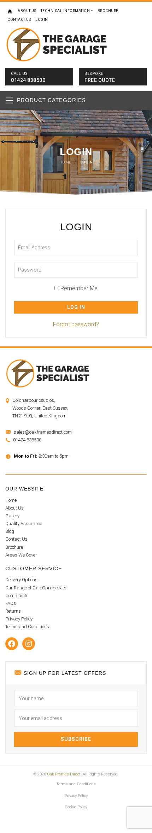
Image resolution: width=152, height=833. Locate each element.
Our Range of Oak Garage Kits (35, 587)
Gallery (12, 515)
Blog (9, 531)
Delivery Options (21, 579)
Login (41, 20)
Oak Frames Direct (64, 774)
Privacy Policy (19, 618)
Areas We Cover (21, 555)
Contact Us (19, 20)
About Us (27, 11)
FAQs (10, 603)
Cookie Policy (76, 807)
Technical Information (65, 11)
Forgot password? (76, 324)
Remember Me (78, 288)
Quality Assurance (23, 523)
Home (10, 11)
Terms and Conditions (27, 626)
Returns (13, 611)
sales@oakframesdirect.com (43, 432)
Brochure (108, 11)
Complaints (17, 595)
